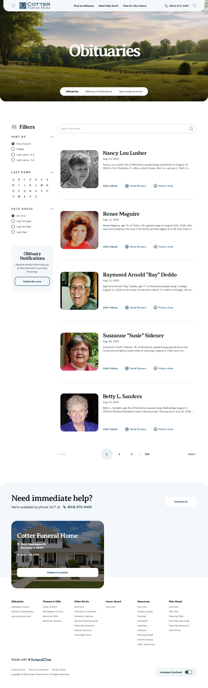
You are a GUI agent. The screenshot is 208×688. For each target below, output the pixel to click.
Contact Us (181, 501)
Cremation (142, 621)
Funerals (141, 616)
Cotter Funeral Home (47, 535)
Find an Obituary (84, 5)
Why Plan (173, 611)
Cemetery (142, 625)
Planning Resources (179, 625)
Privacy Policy (59, 669)
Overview (79, 607)
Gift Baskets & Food (53, 611)
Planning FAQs (176, 616)
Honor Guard (113, 601)
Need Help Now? (108, 5)
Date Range (22, 208)
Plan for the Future (134, 5)
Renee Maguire (121, 214)
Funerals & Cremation (85, 611)
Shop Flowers (50, 607)
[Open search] (194, 5)
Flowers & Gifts (52, 601)
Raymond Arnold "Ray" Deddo (140, 274)
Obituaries (17, 601)
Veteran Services (83, 630)
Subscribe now (32, 281)
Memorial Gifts (50, 616)
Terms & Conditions (38, 669)
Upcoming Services (21, 616)
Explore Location (57, 572)
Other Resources (146, 644)
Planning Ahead (145, 635)
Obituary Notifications (22, 611)
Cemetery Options (83, 616)
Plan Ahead (175, 601)
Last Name (21, 172)
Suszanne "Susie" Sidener (133, 335)
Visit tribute (110, 185)
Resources (143, 601)
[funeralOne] (41, 659)
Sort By (18, 136)
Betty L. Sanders (122, 396)
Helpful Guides (145, 611)
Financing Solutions (84, 625)
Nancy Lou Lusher (125, 153)
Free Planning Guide (179, 621)
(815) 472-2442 (79, 507)
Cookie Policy (18, 669)
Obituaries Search (20, 607)
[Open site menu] (13, 5)
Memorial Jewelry (52, 621)
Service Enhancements (86, 621)
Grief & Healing (145, 639)
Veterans (141, 630)
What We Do (81, 601)
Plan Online (175, 630)
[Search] (191, 128)
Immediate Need (82, 635)
